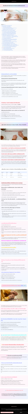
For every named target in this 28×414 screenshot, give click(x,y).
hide (4, 24)
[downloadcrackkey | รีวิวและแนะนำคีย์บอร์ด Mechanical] (14, 1)
